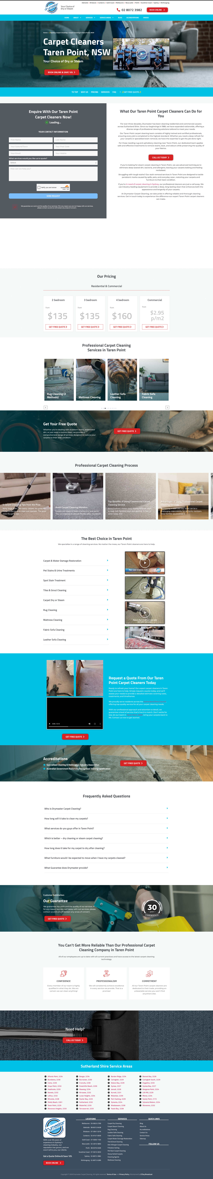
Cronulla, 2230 (85, 1082)
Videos (146, 17)
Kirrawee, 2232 (85, 1092)
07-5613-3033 (96, 1152)
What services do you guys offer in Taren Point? (69, 828)
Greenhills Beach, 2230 (88, 1086)
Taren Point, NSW (135, 715)
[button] (141, 54)
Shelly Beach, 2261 (55, 1102)
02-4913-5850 (96, 1144)
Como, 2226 (52, 1082)
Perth (88, 1148)
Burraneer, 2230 (85, 1079)
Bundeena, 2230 (54, 1079)
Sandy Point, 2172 (150, 1099)
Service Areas (105, 17)
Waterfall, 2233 (85, 1105)
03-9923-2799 (96, 1123)
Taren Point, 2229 (54, 1105)
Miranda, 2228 (53, 1099)
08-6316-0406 (96, 1148)
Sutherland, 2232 (86, 1102)
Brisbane (86, 1131)
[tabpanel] (59, 380)
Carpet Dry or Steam (53, 600)
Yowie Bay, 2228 (117, 1108)
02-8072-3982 (96, 1156)
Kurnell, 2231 (116, 1092)
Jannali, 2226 (116, 1089)
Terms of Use (111, 1174)
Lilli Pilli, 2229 (148, 1092)
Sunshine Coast (84, 1152)
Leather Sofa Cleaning (54, 639)
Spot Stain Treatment (54, 580)
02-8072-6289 (96, 1160)
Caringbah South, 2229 (151, 1079)
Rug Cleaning (50, 610)
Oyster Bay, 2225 (86, 1099)
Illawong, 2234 (85, 1089)
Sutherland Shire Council (155, 702)
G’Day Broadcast (146, 1174)
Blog (120, 17)
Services (89, 17)
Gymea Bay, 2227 (149, 1086)
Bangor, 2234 (84, 1076)
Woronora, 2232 (149, 1105)
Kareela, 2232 (53, 1092)
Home (66, 17)
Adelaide (86, 1127)
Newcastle (86, 1144)
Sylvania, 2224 (116, 1102)
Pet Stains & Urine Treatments (59, 570)
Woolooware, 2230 (118, 1105)
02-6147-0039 (96, 1135)
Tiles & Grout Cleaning (54, 590)
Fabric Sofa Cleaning (53, 630)
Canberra (86, 1135)
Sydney (87, 1156)
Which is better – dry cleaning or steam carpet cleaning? (73, 838)
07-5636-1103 (96, 1139)
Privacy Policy (124, 1174)
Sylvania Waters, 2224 (151, 1102)
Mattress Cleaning (52, 620)
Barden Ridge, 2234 (118, 1076)
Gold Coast (86, 1139)
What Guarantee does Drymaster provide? (66, 868)
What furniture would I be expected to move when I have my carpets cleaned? (84, 858)
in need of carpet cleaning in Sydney (142, 184)
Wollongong (85, 1160)
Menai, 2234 (147, 1095)
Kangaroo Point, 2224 (151, 1089)
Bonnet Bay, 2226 (149, 1076)
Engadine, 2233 (149, 1082)
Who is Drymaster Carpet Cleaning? (62, 809)
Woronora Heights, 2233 (57, 1108)
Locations (91, 1118)
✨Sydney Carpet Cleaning (58, 32)
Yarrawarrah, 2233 (86, 1108)
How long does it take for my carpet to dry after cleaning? (74, 848)
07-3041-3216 (96, 1131)
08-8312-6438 (96, 1127)
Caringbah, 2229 (117, 1079)
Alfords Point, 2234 (55, 1076)
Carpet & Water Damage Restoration (62, 561)
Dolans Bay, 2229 (117, 1082)
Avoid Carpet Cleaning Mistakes (71, 507)
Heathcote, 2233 (54, 1089)
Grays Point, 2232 (54, 1086)
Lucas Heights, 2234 (87, 1095)
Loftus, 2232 (53, 1095)
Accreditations (132, 17)
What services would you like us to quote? (28, 159)
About (76, 17)
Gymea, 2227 (116, 1086)
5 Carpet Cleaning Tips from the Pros (21, 504)
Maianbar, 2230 (117, 1095)
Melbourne (86, 1123)
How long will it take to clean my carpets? (66, 818)
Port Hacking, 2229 (118, 1099)
